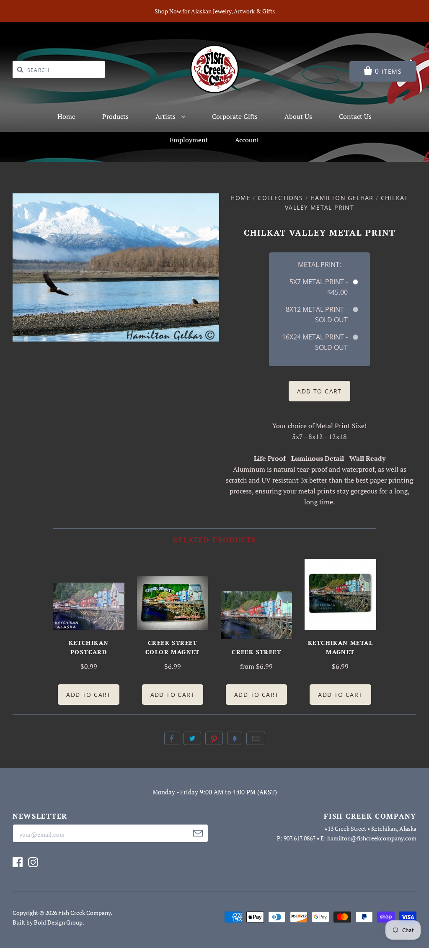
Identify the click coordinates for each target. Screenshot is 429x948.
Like (171, 738)
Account (247, 139)
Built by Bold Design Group (48, 922)
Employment (189, 139)
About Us (298, 116)
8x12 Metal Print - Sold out (317, 314)
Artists (166, 116)
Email (255, 738)
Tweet (192, 738)
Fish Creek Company (84, 913)
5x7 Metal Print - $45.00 (318, 287)
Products (115, 116)
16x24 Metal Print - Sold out (315, 342)
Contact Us (355, 116)
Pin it (214, 738)
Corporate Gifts (235, 116)
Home (66, 116)
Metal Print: (319, 264)
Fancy (234, 738)
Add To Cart (88, 695)
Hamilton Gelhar (342, 198)
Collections (280, 198)
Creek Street (256, 652)
